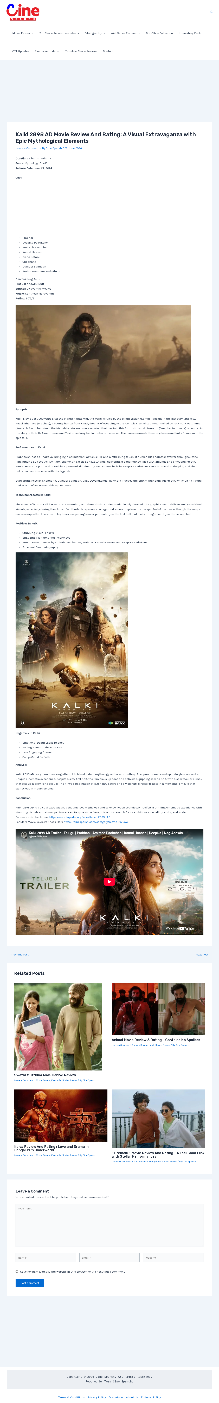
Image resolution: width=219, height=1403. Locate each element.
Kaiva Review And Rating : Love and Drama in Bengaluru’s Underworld (51, 1148)
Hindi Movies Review (159, 1045)
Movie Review (21, 33)
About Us (132, 1397)
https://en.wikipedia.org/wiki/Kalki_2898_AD (79, 817)
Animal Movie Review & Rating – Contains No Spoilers (156, 1040)
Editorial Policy (151, 1397)
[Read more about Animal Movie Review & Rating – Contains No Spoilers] (158, 1008)
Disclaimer (116, 1397)
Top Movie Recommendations (59, 33)
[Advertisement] (109, 97)
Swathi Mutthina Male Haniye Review (45, 1075)
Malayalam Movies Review (163, 1161)
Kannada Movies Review (64, 1080)
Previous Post (18, 954)
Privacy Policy (97, 1397)
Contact (108, 51)
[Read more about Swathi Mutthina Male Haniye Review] (58, 1026)
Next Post (204, 954)
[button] (211, 12)
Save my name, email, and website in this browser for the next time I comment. (72, 1271)
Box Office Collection (159, 33)
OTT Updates (20, 51)
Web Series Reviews (124, 33)
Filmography (93, 33)
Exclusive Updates (47, 51)
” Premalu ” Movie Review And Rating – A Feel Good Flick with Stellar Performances (158, 1154)
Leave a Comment (28, 148)
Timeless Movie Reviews (81, 51)
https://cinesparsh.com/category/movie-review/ (96, 822)
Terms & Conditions (71, 1397)
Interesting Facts (190, 33)
